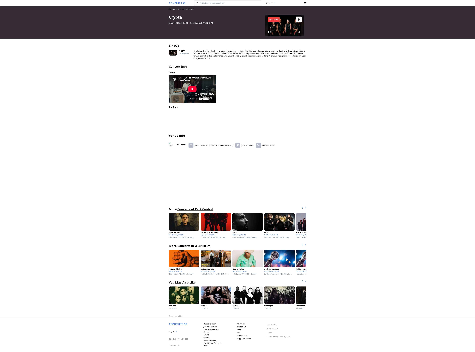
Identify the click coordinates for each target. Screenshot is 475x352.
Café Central (181, 144)
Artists (206, 335)
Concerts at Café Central (195, 209)
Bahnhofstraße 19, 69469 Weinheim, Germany (214, 145)
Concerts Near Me (211, 329)
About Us (241, 324)
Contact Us (241, 327)
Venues (207, 337)
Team (239, 330)
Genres (207, 332)
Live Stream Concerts (212, 343)
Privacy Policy (272, 328)
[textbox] (173, 331)
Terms (269, 333)
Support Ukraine (244, 338)
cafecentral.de (247, 145)
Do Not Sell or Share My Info (278, 336)
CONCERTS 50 (177, 3)
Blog (205, 346)
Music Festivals (210, 340)
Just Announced (210, 326)
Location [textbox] (269, 3)
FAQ (238, 333)
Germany (172, 9)
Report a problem (176, 316)
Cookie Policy (272, 324)
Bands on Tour (210, 324)
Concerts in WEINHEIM (186, 9)
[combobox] (270, 3)
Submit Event (242, 335)
